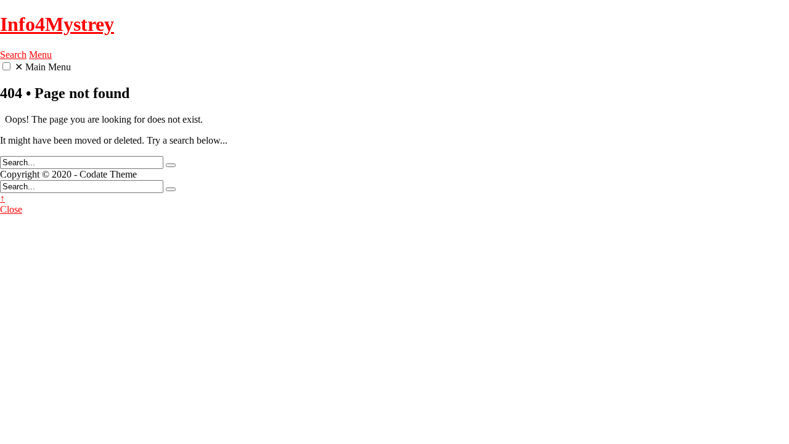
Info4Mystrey (57, 24)
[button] (6, 66)
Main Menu (43, 67)
